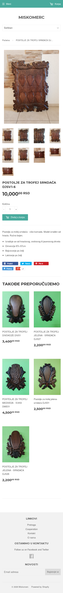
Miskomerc (31, 17)
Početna (6, 40)
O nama (32, 537)
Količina (6, 203)
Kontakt (31, 533)
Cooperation (32, 529)
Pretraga (31, 524)
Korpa (57, 3)
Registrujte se (53, 572)
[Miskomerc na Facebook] (31, 557)
